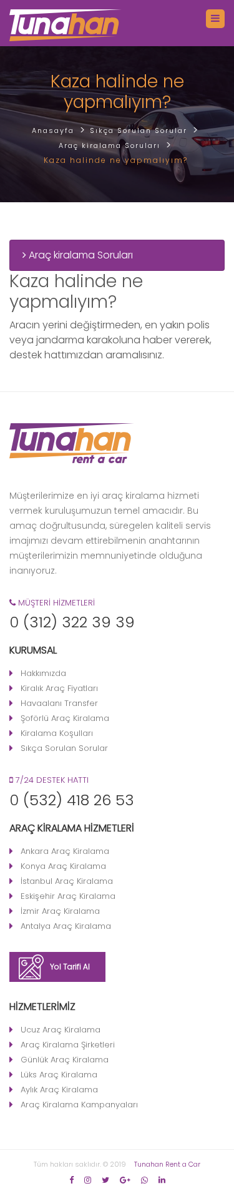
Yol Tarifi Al (70, 966)
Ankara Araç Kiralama (65, 851)
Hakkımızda (43, 673)
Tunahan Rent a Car (167, 1164)
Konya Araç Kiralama (63, 866)
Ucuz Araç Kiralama (60, 1030)
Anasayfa (53, 130)
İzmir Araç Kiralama (60, 911)
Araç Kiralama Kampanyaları (79, 1104)
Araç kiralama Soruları (79, 255)
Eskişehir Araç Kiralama (68, 896)
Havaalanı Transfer (59, 703)
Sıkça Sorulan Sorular (64, 748)
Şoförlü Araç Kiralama (65, 718)
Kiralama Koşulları (57, 733)
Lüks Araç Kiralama (59, 1075)
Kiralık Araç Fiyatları (59, 688)
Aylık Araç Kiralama (59, 1090)
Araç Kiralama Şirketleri (68, 1045)
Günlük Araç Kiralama (65, 1060)
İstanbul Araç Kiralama (67, 881)
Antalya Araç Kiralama (66, 926)
